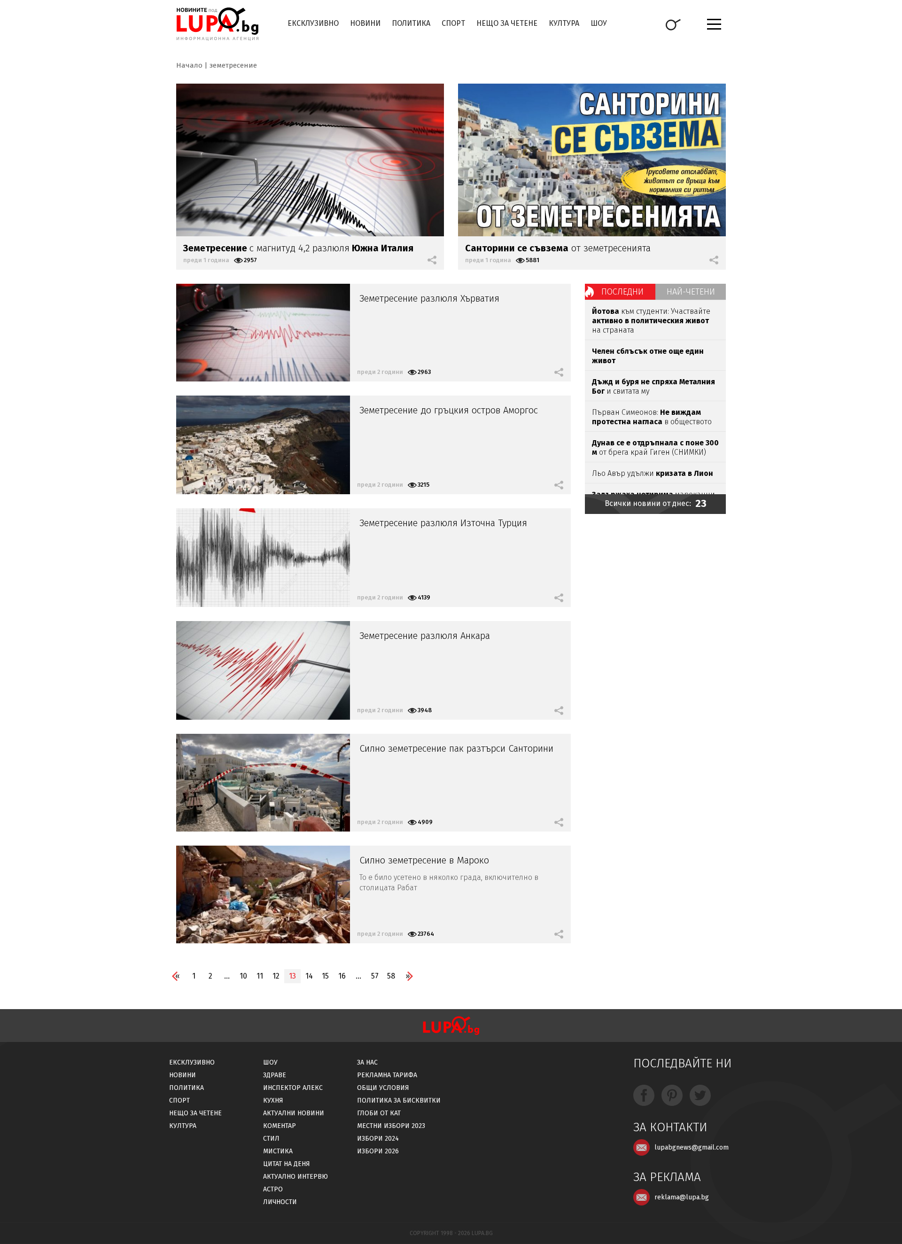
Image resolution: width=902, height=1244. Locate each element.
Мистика (278, 1151)
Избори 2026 (378, 1151)
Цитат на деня (286, 1164)
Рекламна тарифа (387, 1075)
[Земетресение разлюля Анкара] (263, 670)
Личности (280, 1202)
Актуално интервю (295, 1177)
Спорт (453, 23)
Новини (365, 23)
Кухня (273, 1100)
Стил (271, 1139)
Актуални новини (293, 1113)
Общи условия (383, 1088)
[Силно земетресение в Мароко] (263, 894)
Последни (622, 292)
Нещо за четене (506, 23)
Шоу (599, 23)
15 (325, 976)
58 (391, 976)
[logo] (217, 24)
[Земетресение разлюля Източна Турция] (263, 557)
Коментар (279, 1126)
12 (276, 976)
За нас (367, 1062)
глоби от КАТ (379, 1113)
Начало (189, 65)
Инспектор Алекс (293, 1088)
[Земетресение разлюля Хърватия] (263, 332)
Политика (411, 23)
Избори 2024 (378, 1139)
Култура (564, 23)
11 (260, 976)
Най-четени (691, 292)
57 (375, 976)
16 (342, 976)
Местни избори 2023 (391, 1126)
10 (243, 976)
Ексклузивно (313, 23)
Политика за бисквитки (399, 1100)
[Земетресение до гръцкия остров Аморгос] (263, 445)
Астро (273, 1189)
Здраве (274, 1075)
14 (309, 976)
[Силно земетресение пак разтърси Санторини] (263, 783)
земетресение (233, 65)
